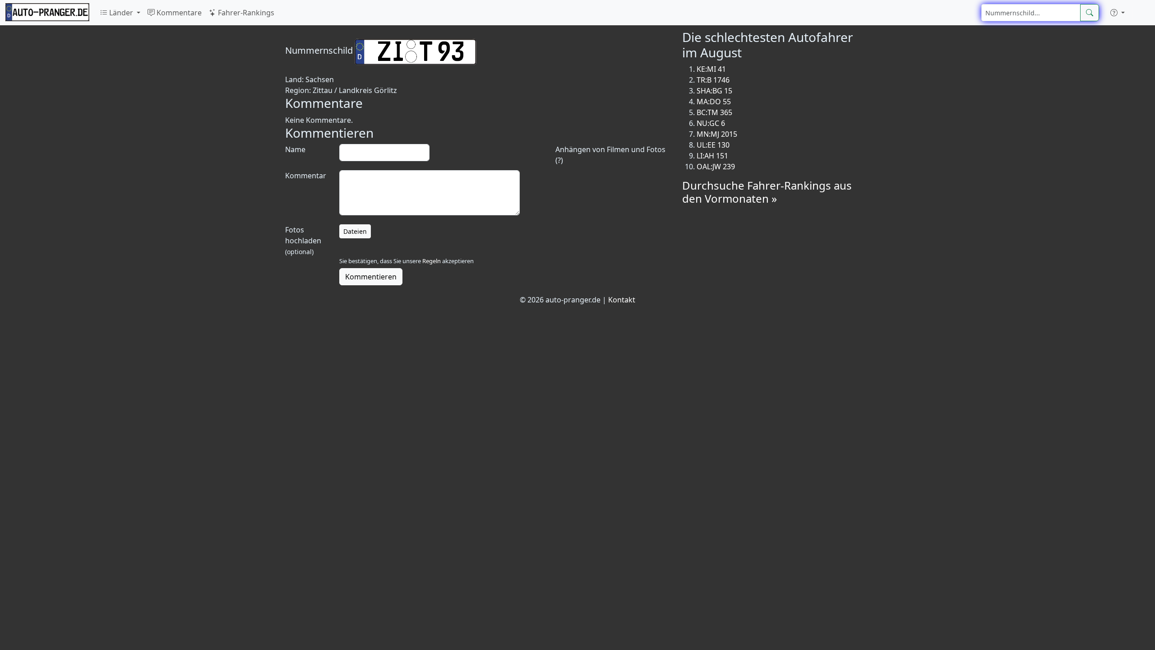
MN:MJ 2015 (717, 134)
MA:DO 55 (714, 102)
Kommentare (178, 13)
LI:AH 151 (712, 156)
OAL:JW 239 (716, 167)
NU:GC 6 (711, 123)
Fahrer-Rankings (245, 13)
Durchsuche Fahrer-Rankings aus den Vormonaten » (767, 192)
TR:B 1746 (713, 80)
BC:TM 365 (714, 112)
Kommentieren (371, 277)
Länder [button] (121, 13)
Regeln (431, 261)
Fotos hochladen (303, 240)
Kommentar (305, 176)
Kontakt (621, 300)
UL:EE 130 (713, 145)
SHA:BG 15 (714, 91)
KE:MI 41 (711, 69)
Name (295, 149)
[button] (1117, 13)
